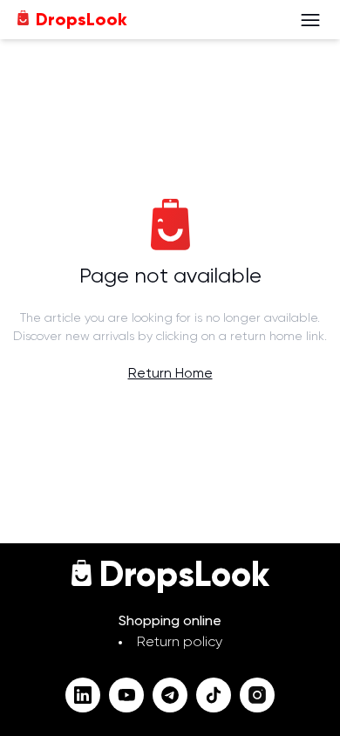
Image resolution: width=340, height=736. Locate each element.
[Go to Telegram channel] (170, 695)
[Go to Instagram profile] (257, 695)
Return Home (170, 374)
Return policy (179, 643)
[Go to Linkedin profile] (82, 695)
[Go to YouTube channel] (126, 695)
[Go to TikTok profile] (213, 695)
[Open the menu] (310, 20)
